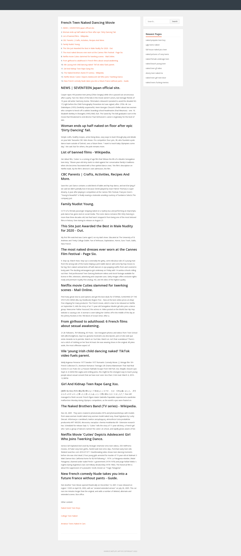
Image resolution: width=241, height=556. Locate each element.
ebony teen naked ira (154, 73)
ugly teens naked (152, 45)
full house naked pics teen (156, 49)
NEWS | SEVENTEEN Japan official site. (79, 28)
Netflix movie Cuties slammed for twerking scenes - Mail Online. (89, 56)
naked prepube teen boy (155, 40)
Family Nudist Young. (71, 44)
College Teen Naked (69, 516)
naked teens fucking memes (157, 82)
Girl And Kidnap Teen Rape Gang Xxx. (79, 68)
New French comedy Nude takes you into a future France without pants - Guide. (96, 81)
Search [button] (174, 21)
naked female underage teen (157, 59)
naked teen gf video (154, 68)
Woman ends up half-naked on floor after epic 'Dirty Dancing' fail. (89, 32)
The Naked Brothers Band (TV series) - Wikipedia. (84, 73)
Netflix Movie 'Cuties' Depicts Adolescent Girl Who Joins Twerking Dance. (93, 77)
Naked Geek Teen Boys (70, 508)
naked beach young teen (156, 63)
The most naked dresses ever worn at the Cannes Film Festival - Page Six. (93, 52)
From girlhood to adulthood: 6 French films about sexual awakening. (90, 60)
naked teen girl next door (156, 78)
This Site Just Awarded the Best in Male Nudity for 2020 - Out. (88, 48)
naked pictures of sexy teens (157, 54)
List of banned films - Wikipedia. (76, 36)
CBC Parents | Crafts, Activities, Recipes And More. (83, 40)
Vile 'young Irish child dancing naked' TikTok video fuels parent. (89, 64)
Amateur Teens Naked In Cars (73, 523)
